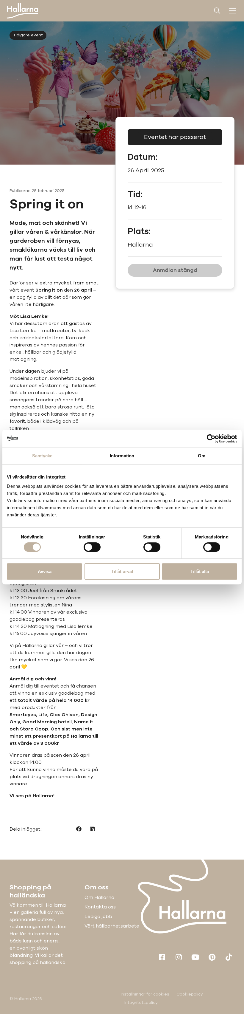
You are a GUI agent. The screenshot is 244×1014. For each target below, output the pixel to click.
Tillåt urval (122, 571)
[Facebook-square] (162, 957)
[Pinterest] (212, 957)
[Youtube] (195, 957)
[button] (78, 829)
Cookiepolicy (189, 994)
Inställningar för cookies (145, 994)
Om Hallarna (99, 897)
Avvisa (44, 571)
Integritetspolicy (141, 1002)
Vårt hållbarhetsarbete (112, 926)
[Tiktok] (228, 957)
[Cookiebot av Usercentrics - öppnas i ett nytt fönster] (211, 438)
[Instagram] (178, 957)
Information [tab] (122, 455)
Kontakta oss (100, 907)
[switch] (92, 547)
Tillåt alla (199, 571)
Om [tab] (201, 455)
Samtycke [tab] (42, 455)
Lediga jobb (98, 916)
